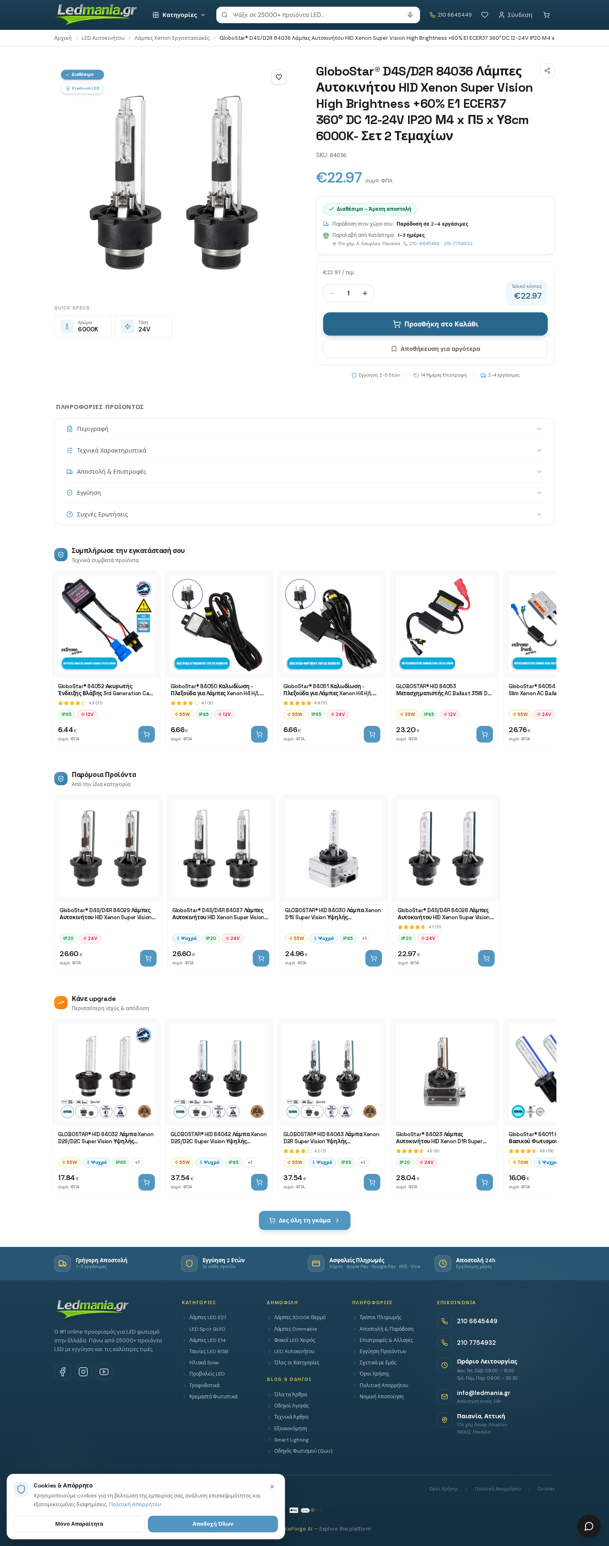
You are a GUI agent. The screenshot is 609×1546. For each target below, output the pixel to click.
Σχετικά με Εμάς (378, 1362)
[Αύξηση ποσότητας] (365, 293)
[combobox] (318, 15)
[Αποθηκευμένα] (484, 14)
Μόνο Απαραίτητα (79, 1523)
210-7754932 (458, 243)
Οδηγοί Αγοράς (291, 1405)
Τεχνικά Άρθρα (291, 1417)
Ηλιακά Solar (204, 1362)
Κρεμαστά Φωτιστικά (213, 1396)
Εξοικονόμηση (290, 1428)
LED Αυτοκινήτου (103, 37)
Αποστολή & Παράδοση (386, 1329)
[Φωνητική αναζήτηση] (410, 15)
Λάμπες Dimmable (295, 1329)
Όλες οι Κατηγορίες (296, 1362)
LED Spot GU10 (207, 1329)
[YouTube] (104, 1371)
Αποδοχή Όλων (213, 1523)
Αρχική (63, 37)
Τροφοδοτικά (204, 1385)
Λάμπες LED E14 (207, 1340)
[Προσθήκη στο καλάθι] (146, 734)
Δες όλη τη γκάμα (305, 1220)
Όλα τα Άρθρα (290, 1394)
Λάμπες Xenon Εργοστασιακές (172, 37)
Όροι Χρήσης (374, 1374)
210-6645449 (424, 243)
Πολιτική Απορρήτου (384, 1385)
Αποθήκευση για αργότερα (440, 349)
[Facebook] (62, 1371)
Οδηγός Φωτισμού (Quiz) (303, 1451)
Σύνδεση (520, 15)
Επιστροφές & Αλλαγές (386, 1340)
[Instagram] (83, 1371)
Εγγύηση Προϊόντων (383, 1351)
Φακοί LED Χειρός (294, 1340)
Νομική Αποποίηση (382, 1396)
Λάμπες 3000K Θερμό (300, 1317)
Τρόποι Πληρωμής (380, 1317)
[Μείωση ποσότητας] (332, 293)
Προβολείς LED (207, 1374)
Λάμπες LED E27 (207, 1317)
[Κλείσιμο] (272, 1486)
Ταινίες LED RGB (208, 1351)
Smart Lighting (291, 1439)
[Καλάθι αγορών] (546, 15)
